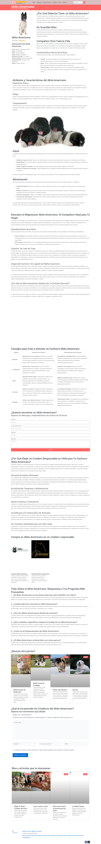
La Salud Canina (78, 806)
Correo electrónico (16, 426)
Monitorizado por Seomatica (76, 835)
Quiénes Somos (26, 831)
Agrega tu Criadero (36, 831)
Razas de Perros (47, 2)
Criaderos (55, 2)
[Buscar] (84, 2)
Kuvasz (75, 690)
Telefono (13, 432)
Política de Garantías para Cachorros (32, 835)
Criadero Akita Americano (19, 574)
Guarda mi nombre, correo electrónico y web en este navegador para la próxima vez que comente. (44, 750)
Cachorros (39, 2)
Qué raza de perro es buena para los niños (59, 808)
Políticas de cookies (61, 835)
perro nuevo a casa (41, 806)
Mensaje (13, 439)
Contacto (64, 2)
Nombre (13, 419)
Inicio (34, 2)
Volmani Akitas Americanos (40, 574)
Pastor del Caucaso (60, 690)
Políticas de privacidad (49, 835)
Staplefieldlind (26, 837)
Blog (60, 2)
